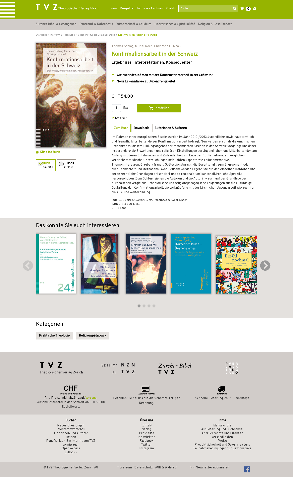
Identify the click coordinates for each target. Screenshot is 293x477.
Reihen (71, 437)
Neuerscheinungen (70, 426)
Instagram (146, 449)
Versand (90, 398)
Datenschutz (143, 468)
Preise (222, 441)
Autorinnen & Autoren (149, 8)
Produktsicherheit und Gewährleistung (222, 445)
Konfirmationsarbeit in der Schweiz (137, 35)
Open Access (71, 449)
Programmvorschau (71, 429)
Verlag (146, 429)
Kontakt (171, 8)
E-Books (71, 453)
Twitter (146, 445)
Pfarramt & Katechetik (96, 24)
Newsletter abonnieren (211, 468)
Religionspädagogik (92, 336)
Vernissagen (70, 445)
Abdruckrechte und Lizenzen (222, 433)
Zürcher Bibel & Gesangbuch (55, 24)
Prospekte (127, 8)
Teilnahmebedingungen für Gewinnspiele (222, 449)
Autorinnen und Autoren (70, 433)
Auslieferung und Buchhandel (222, 429)
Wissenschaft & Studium (133, 24)
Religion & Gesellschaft (215, 24)
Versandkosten (222, 437)
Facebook (146, 441)
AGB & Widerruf (166, 468)
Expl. (126, 108)
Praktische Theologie (54, 336)
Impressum (124, 468)
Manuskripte (222, 426)
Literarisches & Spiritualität (174, 24)
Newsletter (146, 437)
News (113, 8)
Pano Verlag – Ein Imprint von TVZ (70, 441)
